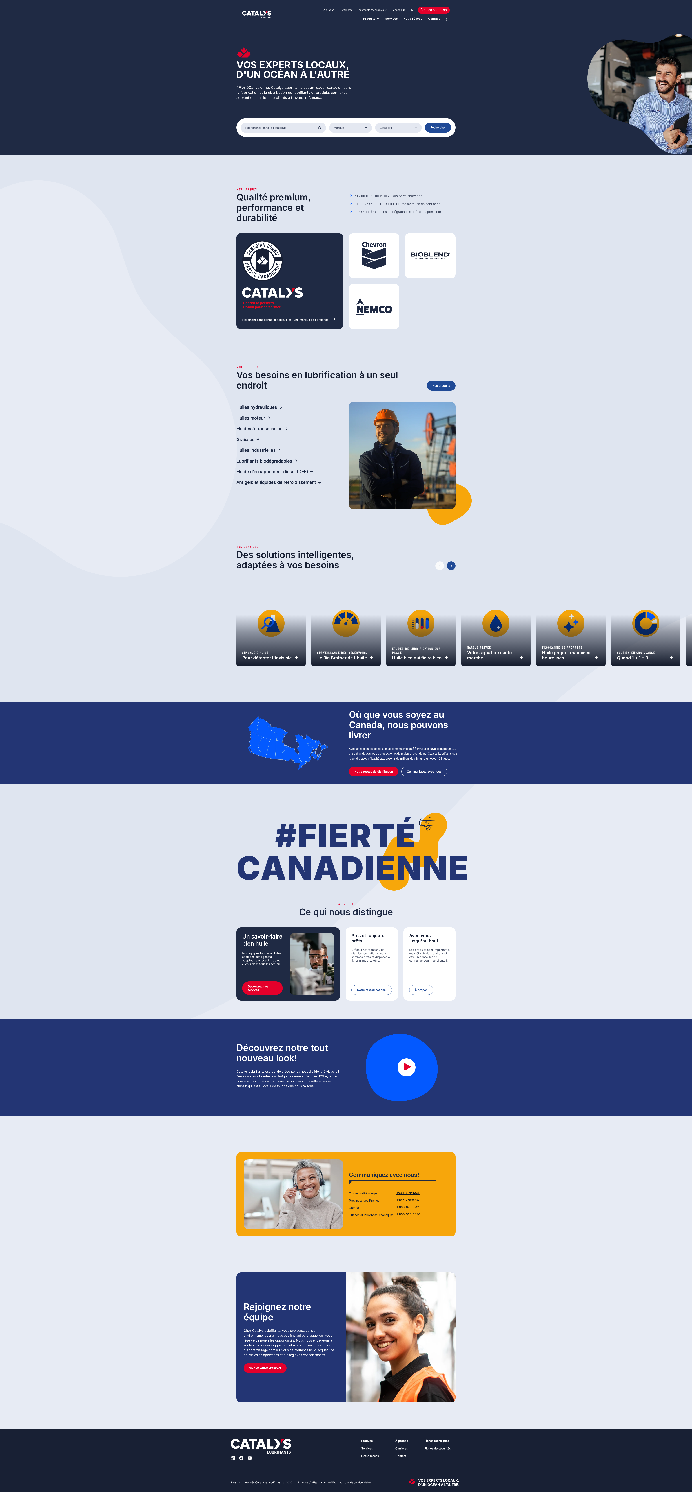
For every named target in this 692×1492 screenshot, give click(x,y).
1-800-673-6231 (407, 1207)
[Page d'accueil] (256, 14)
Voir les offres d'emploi (265, 1368)
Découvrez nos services (258, 988)
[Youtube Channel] (250, 1458)
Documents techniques (370, 9)
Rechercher (438, 127)
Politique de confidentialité (355, 1482)
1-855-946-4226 (408, 1192)
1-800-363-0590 (408, 1214)
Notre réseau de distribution (373, 771)
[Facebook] (241, 1458)
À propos (328, 9)
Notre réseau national (371, 990)
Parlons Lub (398, 9)
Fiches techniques (437, 1441)
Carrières (347, 9)
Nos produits (441, 385)
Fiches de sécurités (438, 1448)
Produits (369, 18)
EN (411, 9)
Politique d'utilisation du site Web (317, 1482)
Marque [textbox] (339, 128)
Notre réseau (412, 18)
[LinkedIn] (233, 1458)
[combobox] (350, 128)
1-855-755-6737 (408, 1200)
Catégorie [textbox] (386, 128)
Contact (434, 18)
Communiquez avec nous (424, 771)
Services (391, 18)
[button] (439, 565)
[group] (271, 623)
